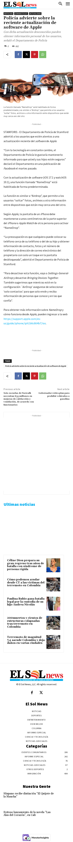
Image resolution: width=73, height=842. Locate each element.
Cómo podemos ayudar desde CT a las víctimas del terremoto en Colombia (25, 582)
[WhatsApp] (42, 54)
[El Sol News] (20, 5)
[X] (26, 54)
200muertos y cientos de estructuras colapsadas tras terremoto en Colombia (24, 622)
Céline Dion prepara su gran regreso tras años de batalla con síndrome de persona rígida (25, 565)
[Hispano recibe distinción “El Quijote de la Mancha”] (62, 798)
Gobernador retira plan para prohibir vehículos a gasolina (53, 396)
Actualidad (35, 13)
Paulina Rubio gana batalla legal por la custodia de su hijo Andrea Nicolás (25, 601)
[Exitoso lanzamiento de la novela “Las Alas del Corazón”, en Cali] (62, 816)
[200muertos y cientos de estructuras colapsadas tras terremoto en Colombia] (53, 623)
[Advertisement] (36, 454)
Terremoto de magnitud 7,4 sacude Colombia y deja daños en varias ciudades (26, 640)
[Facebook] (18, 54)
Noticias (8, 13)
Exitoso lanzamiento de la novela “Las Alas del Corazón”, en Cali (27, 814)
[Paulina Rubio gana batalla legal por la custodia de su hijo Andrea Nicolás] (53, 604)
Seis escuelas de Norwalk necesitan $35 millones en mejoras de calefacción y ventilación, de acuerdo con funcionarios (19, 399)
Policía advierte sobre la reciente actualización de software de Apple (35, 366)
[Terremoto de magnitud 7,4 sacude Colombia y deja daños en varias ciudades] (53, 642)
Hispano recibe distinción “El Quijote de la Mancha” (29, 795)
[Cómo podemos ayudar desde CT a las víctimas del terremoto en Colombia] (53, 584)
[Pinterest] (34, 54)
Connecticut (21, 13)
